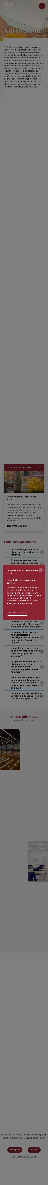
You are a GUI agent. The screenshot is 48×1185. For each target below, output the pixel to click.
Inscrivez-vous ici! (17, 613)
